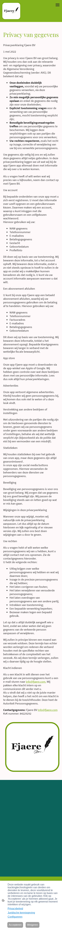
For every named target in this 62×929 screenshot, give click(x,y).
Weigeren (32, 924)
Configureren (15, 916)
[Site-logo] (11, 11)
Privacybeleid (15, 908)
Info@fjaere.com (48, 710)
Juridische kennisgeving (21, 912)
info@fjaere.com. (36, 681)
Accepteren (15, 924)
